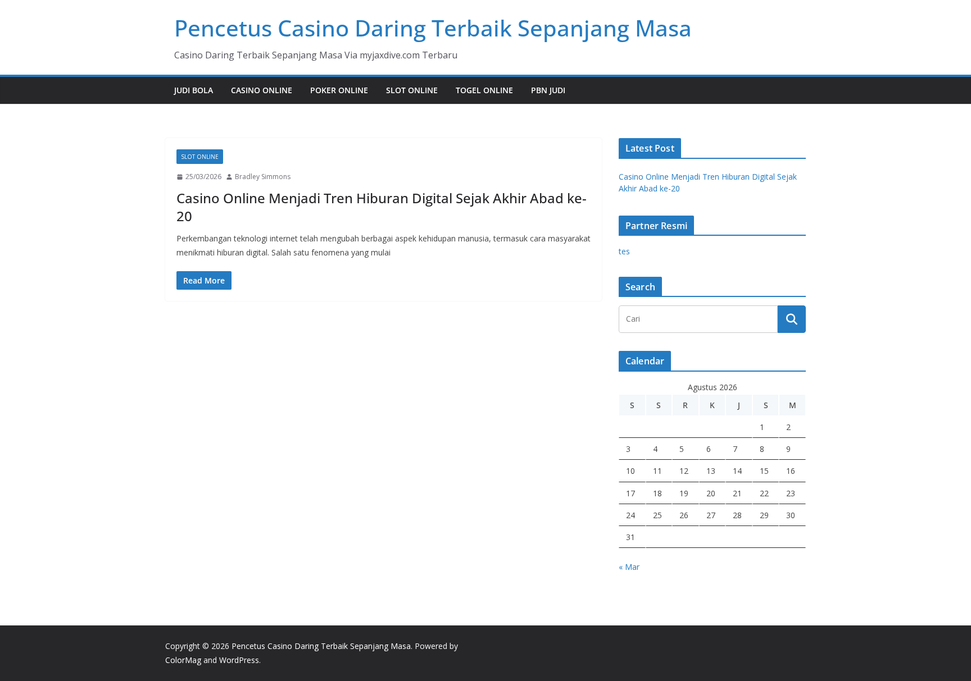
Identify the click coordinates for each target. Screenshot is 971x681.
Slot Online (412, 90)
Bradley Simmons (263, 176)
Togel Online (484, 90)
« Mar (629, 566)
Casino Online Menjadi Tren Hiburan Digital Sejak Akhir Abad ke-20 (381, 207)
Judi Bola (193, 90)
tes (624, 251)
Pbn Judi (548, 90)
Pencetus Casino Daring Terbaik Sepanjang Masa (433, 27)
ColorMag (183, 660)
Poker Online (339, 90)
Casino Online (261, 90)
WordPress (239, 660)
